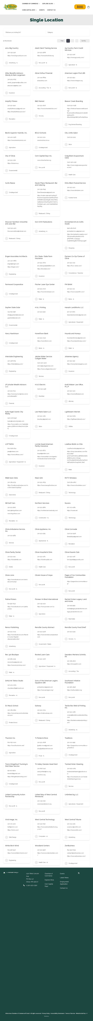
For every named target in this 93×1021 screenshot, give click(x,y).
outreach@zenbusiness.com (75, 853)
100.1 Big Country (11, 48)
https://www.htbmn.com (44, 341)
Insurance (12, 93)
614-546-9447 (12, 850)
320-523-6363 (71, 416)
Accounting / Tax (44, 88)
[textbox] (50, 32)
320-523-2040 (41, 338)
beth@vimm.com (13, 827)
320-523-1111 (71, 289)
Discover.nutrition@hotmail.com (17, 231)
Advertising (12, 63)
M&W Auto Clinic (11, 478)
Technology (72, 492)
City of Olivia (10, 156)
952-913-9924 (12, 770)
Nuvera (67, 503)
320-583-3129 (12, 659)
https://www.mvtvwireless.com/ (76, 485)
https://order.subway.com (44, 713)
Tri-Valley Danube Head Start (46, 764)
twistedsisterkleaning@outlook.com (77, 773)
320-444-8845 (41, 77)
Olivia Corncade (71, 529)
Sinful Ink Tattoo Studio (14, 681)
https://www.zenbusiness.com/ (76, 856)
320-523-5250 (41, 312)
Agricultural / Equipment (76, 322)
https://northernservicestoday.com (47, 510)
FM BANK (68, 284)
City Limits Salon (71, 133)
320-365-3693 (12, 710)
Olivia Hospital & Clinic (43, 552)
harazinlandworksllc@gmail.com (76, 315)
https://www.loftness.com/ (15, 454)
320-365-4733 (12, 482)
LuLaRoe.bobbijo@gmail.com (76, 448)
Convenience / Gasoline (76, 273)
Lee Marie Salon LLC (43, 412)
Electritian (41, 396)
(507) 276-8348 (12, 418)
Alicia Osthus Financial (43, 73)
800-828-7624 (12, 448)
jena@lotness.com (13, 451)
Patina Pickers (10, 599)
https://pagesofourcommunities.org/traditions (77, 746)
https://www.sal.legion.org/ (45, 690)
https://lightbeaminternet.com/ (76, 419)
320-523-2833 (41, 482)
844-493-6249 (71, 850)
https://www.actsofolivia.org (45, 55)
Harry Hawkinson (12, 333)
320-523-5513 (71, 77)
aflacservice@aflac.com (14, 85)
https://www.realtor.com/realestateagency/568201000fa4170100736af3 (18, 426)
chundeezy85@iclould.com (16, 688)
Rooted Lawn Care (42, 655)
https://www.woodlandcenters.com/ (47, 854)
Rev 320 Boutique (12, 655)
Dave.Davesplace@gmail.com (46, 192)
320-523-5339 (71, 631)
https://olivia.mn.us (13, 163)
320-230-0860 (12, 260)
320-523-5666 (41, 52)
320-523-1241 (71, 262)
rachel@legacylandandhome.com (77, 608)
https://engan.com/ (13, 267)
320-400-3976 (12, 137)
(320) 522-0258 (71, 105)
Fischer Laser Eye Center (45, 284)
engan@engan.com (13, 264)
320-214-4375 (71, 824)
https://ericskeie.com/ (43, 269)
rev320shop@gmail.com (15, 662)
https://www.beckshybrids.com (17, 140)
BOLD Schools (40, 133)
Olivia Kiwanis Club (72, 552)
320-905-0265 (71, 768)
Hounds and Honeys (73, 333)
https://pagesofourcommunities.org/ (77, 582)
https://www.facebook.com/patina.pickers (18, 608)
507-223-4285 (71, 507)
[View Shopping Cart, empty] (88, 7)
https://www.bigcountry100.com (17, 55)
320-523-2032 (12, 631)
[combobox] (66, 32)
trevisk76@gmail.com (14, 773)
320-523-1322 (71, 391)
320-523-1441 (12, 556)
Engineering (12, 274)
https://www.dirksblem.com (75, 190)
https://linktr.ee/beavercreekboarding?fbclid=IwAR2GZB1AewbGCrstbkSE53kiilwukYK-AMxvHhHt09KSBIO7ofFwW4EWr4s (77, 113)
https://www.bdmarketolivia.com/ (47, 108)
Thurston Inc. (10, 738)
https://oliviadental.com (14, 559)
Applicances (42, 540)
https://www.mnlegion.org (75, 80)
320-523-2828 (41, 742)
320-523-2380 (71, 712)
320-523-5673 (41, 450)
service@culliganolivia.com (45, 366)
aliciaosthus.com (42, 80)
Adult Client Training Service (46, 48)
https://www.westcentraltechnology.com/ (47, 828)
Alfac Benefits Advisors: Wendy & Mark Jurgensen (15, 74)
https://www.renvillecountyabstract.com (47, 636)
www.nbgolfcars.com (14, 513)
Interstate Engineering (14, 356)
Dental (11, 567)
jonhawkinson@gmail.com (45, 687)
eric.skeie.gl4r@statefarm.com (46, 265)
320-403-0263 (12, 685)
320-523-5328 (41, 631)
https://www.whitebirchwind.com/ (18, 853)
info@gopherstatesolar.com (16, 315)
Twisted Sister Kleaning (74, 764)
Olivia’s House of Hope (43, 575)
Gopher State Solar (12, 307)
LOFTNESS (9, 444)
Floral (40, 756)
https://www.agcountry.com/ (75, 57)
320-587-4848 (71, 687)
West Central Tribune (73, 820)
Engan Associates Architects (16, 256)
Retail (40, 299)
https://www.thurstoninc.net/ (16, 745)
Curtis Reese (10, 183)
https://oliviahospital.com (44, 559)
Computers (42, 836)
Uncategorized (43, 147)
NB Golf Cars (10, 503)
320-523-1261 (41, 556)
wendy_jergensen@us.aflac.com (17, 82)
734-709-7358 (12, 312)
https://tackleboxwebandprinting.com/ (77, 721)
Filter (62, 41)
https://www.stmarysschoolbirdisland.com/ (18, 714)
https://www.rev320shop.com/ (17, 665)
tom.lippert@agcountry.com (75, 559)
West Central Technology (45, 820)
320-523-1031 (41, 137)
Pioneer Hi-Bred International (46, 599)
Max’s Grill (39, 478)
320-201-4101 (12, 824)
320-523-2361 (12, 160)
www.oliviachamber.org (44, 160)
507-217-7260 (71, 312)
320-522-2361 (41, 416)
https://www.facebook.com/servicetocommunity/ (18, 580)
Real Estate (72, 619)
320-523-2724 (41, 710)
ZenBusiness (70, 846)
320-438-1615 (12, 361)
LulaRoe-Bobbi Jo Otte (74, 444)
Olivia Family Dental (13, 552)
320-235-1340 (12, 52)
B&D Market (39, 101)
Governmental (13, 170)
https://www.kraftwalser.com (75, 394)
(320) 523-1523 (71, 137)
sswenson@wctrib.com (74, 827)
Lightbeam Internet (72, 412)
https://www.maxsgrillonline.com (47, 485)
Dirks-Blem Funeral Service (75, 183)
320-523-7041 (12, 391)
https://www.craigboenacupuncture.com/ (77, 166)
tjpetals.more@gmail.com (44, 745)
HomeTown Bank (41, 333)
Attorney (71, 401)
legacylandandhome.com (74, 611)
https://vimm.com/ (13, 830)
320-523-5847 (12, 507)
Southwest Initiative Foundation (72, 682)
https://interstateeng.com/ (15, 364)
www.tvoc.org (41, 774)
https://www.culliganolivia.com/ (46, 369)
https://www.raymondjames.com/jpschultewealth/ (18, 395)
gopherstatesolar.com (14, 318)
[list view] (72, 41)
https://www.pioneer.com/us (45, 606)
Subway (38, 706)
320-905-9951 (71, 605)
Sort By (84, 41)
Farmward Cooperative (14, 284)
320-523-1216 (71, 54)
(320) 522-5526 (71, 533)
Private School (13, 722)
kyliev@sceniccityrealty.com (16, 421)
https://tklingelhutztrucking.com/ (17, 776)
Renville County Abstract (44, 627)
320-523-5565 (12, 535)
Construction (42, 517)
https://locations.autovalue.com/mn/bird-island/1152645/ (18, 486)
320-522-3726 (41, 659)
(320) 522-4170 (12, 228)
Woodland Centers (42, 846)
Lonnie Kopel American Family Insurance (44, 445)
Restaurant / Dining (44, 213)
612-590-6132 (12, 603)
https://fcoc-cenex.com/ (74, 265)
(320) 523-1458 (41, 389)
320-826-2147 (41, 768)
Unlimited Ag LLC (71, 795)
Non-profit (42, 63)
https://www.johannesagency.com (77, 364)
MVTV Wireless (71, 478)
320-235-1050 (41, 801)
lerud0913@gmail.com (44, 419)
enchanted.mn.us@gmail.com (76, 231)
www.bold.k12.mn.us (43, 140)
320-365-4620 (71, 661)
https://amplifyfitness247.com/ (17, 111)
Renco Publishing (12, 627)
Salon (70, 144)
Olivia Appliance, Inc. (43, 529)
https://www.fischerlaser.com (45, 292)
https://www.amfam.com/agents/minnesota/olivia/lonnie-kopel (47, 458)
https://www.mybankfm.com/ (76, 292)
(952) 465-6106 (71, 228)
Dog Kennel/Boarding (75, 124)
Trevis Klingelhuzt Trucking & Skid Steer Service (16, 765)
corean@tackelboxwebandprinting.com (77, 716)
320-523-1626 (41, 105)
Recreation (12, 119)
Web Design (12, 837)
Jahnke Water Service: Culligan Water (43, 357)
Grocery (41, 116)
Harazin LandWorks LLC (74, 307)
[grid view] (68, 41)
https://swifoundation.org (74, 690)
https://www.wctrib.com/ (74, 830)
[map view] (77, 41)
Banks (70, 299)
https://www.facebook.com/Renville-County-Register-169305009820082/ (18, 637)
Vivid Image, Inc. (11, 820)
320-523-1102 (71, 187)
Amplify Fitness (11, 101)
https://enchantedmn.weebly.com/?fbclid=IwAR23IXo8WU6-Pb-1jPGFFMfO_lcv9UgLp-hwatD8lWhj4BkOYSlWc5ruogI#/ (77, 237)
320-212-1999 (71, 742)
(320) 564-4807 (71, 482)
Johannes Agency (71, 356)
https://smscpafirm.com (74, 664)
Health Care (72, 174)
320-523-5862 (41, 507)
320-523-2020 (41, 289)
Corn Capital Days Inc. (43, 156)
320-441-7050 (41, 824)
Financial (11, 403)
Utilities (71, 426)
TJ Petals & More (41, 738)
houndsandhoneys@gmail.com (76, 338)
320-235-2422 (41, 603)
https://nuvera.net (72, 510)
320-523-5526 (41, 850)
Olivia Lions (9, 575)
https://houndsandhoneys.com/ (76, 341)
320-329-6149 (41, 189)
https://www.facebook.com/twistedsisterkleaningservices (77, 778)
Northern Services (42, 503)
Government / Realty (45, 644)
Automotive (12, 495)
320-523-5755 (41, 533)
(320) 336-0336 (71, 162)
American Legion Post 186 (75, 73)
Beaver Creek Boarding (74, 101)
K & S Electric (40, 385)
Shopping (71, 248)
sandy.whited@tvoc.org (44, 771)
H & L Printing (40, 307)
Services (41, 376)
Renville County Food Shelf (75, 627)
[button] (39, 3)
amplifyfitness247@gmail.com (16, 108)
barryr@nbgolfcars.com (15, 510)
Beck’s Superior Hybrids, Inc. (16, 133)
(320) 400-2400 (42, 363)
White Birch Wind (12, 846)
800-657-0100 (12, 742)
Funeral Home (73, 197)
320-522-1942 (12, 105)
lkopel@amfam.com (43, 453)
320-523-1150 (71, 361)
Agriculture (72, 65)
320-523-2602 (41, 262)
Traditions (68, 738)
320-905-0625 (12, 79)
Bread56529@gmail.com (74, 536)
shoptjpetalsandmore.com (45, 748)
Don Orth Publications (43, 222)
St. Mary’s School (11, 706)
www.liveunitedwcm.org (44, 804)
